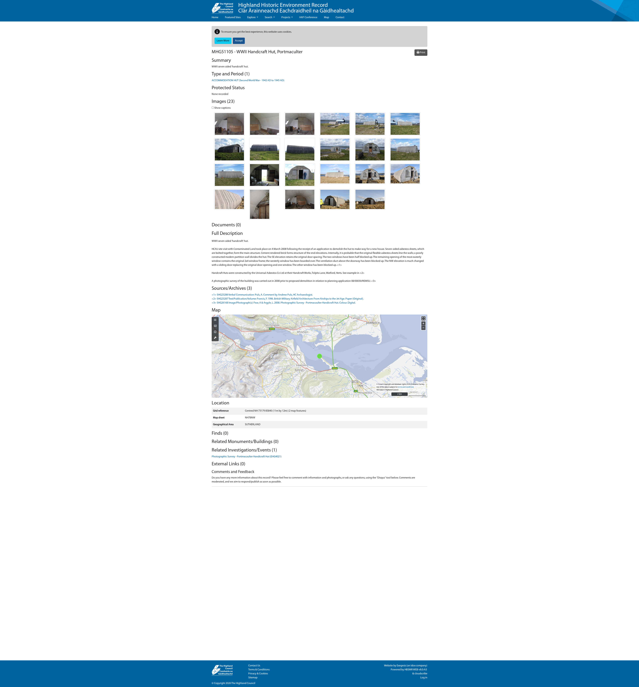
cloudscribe (421, 673)
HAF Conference (308, 17)
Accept (239, 40)
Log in (423, 677)
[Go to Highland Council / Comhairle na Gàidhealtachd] (222, 6)
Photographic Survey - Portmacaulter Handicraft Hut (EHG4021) (247, 456)
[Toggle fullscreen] (423, 318)
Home (215, 17)
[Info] (215, 332)
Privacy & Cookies (258, 673)
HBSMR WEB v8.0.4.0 (416, 669)
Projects (286, 17)
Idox (413, 665)
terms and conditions (406, 387)
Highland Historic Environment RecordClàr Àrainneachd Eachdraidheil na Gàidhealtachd (296, 8)
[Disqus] (319, 530)
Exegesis (401, 665)
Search (269, 17)
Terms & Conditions (259, 669)
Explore (251, 17)
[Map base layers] (215, 326)
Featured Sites (233, 17)
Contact (340, 17)
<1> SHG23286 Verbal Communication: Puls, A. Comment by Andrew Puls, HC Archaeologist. (262, 295)
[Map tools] (215, 338)
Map (326, 17)
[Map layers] (215, 320)
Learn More (223, 40)
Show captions (222, 108)
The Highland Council (243, 683)
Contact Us (254, 665)
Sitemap (252, 677)
